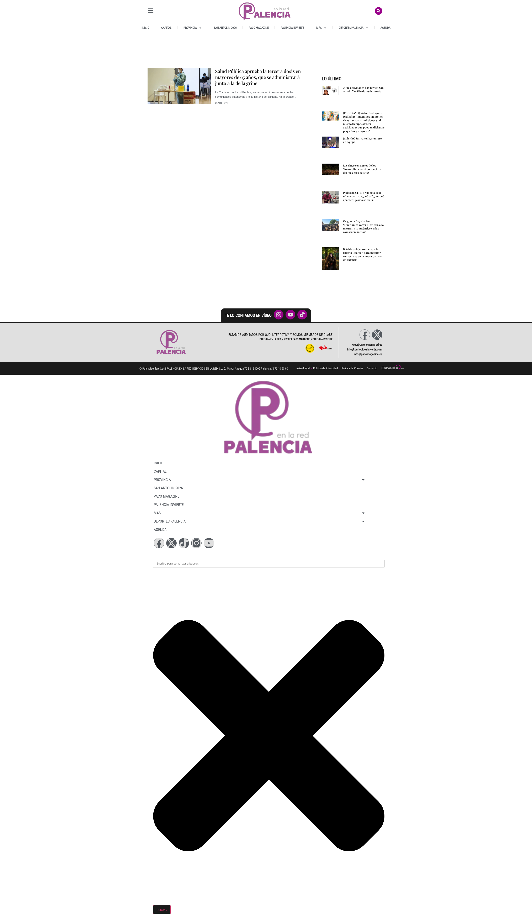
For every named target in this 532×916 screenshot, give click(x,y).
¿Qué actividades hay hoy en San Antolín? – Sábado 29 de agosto (363, 89)
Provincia (190, 28)
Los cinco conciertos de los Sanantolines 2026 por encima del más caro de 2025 (362, 169)
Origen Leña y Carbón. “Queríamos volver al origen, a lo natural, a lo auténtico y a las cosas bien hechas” (363, 226)
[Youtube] (209, 543)
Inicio (145, 28)
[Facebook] (365, 334)
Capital (166, 28)
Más (319, 28)
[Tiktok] (184, 543)
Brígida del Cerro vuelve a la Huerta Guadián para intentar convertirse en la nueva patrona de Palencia (363, 254)
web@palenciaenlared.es (367, 344)
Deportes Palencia (351, 28)
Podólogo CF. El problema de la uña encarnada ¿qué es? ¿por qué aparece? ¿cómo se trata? (363, 196)
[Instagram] (196, 543)
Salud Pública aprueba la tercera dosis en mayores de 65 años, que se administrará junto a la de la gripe (258, 77)
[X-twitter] (377, 334)
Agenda (385, 28)
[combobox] (268, 564)
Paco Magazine (259, 28)
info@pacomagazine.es (368, 354)
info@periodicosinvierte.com (364, 349)
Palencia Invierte (292, 28)
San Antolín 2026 (225, 28)
